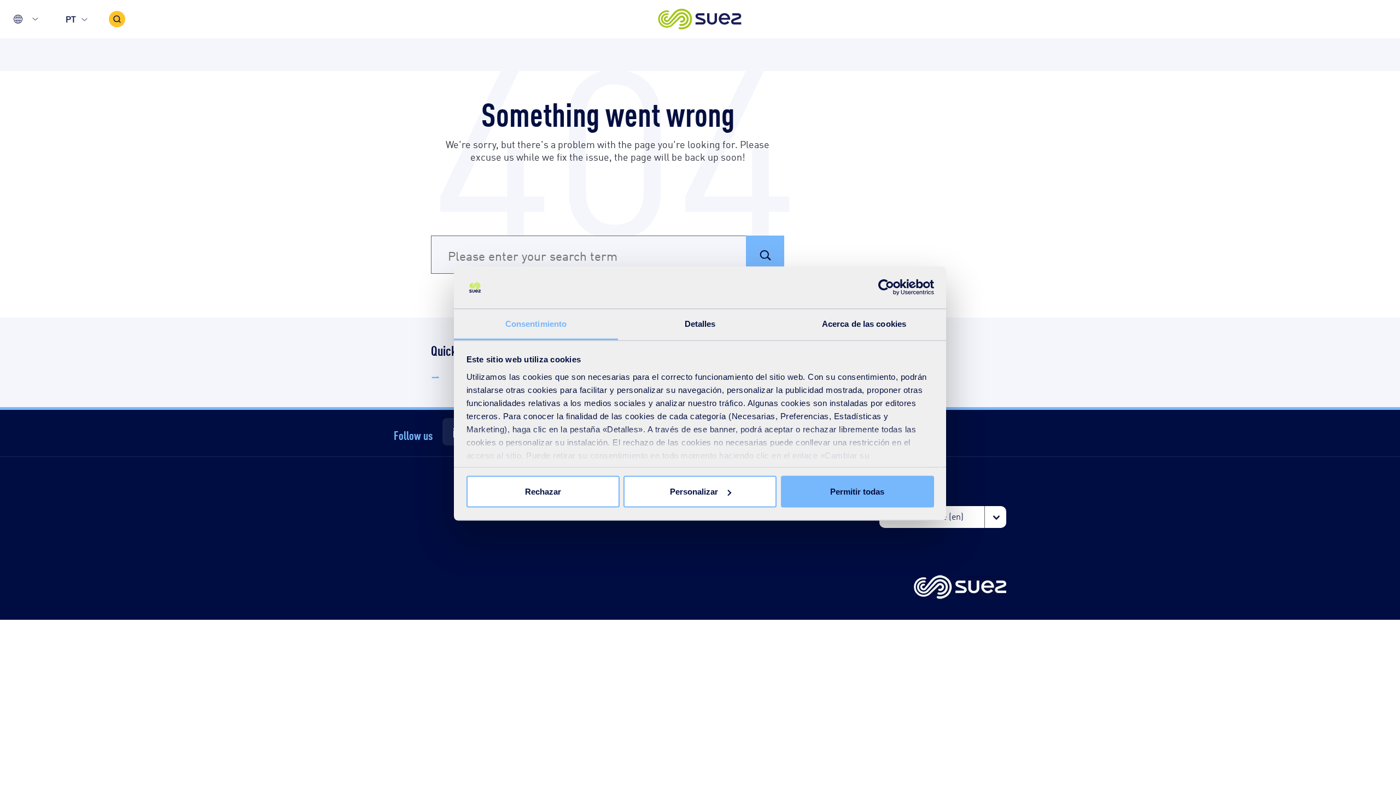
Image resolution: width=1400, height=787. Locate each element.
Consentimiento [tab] (536, 323)
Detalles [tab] (700, 323)
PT (71, 19)
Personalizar (694, 491)
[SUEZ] (960, 588)
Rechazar (543, 491)
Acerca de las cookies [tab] (864, 323)
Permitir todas (857, 491)
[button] (700, 19)
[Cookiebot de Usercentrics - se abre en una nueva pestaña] (886, 287)
